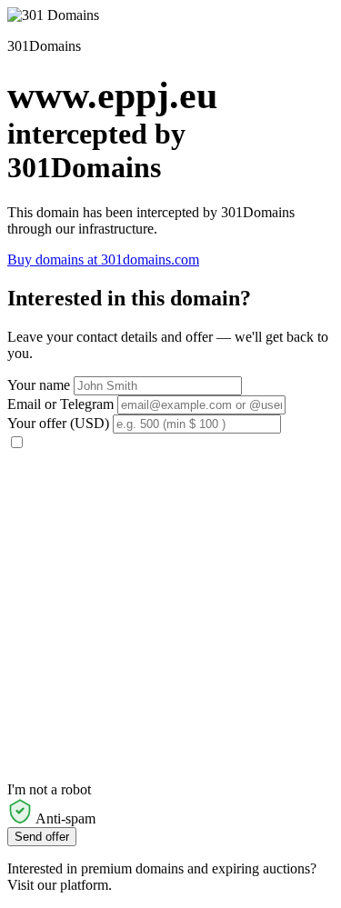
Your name (38, 385)
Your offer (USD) (58, 423)
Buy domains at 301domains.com (103, 259)
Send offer (42, 836)
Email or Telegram (60, 404)
